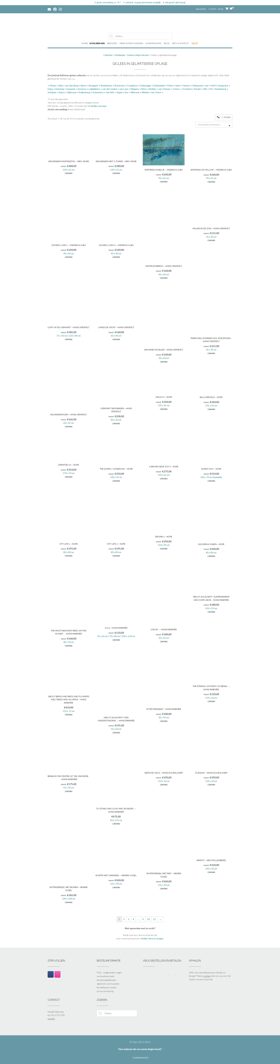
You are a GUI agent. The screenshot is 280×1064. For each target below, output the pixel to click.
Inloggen (201, 9)
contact (207, 976)
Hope (50, 89)
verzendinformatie (106, 976)
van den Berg (71, 85)
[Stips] (140, 23)
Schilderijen (97, 43)
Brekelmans (106, 85)
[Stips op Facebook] (51, 974)
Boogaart (93, 85)
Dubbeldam (159, 85)
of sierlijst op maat (97, 106)
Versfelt (110, 92)
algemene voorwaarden (108, 983)
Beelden (112, 43)
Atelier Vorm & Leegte (152, 938)
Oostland (187, 89)
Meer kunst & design (131, 43)
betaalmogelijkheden (106, 980)
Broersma (119, 85)
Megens (135, 89)
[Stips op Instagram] (57, 974)
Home (85, 43)
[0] (231, 8)
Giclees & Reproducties (138, 55)
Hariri (177, 85)
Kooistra (82, 89)
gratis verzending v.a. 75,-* (109, 2)
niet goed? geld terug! (175, 2)
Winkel (145, 92)
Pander (197, 89)
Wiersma (135, 92)
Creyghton (132, 85)
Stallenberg (84, 92)
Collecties (108, 55)
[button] (223, 117)
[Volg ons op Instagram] (63, 9)
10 (148, 919)
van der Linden (109, 89)
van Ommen (164, 89)
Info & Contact (180, 43)
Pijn (205, 89)
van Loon (123, 89)
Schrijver (52, 92)
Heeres (186, 85)
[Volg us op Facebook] (55, 9)
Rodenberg (220, 89)
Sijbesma (71, 92)
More (144, 89)
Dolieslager (145, 85)
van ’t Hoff (210, 85)
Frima (170, 85)
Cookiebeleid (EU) (140, 1058)
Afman (52, 85)
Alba (60, 85)
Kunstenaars (153, 43)
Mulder (152, 89)
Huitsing (59, 89)
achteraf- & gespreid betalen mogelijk (143, 2)
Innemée (70, 89)
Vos (126, 92)
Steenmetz (98, 92)
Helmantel (197, 85)
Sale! (195, 43)
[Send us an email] (49, 9)
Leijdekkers (94, 89)
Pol (211, 89)
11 (154, 919)
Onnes (176, 89)
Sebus (62, 92)
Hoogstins (223, 85)
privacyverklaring (105, 991)
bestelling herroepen (107, 987)
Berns (84, 85)
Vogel (119, 92)
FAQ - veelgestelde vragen (109, 972)
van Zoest (156, 92)
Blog (166, 43)
